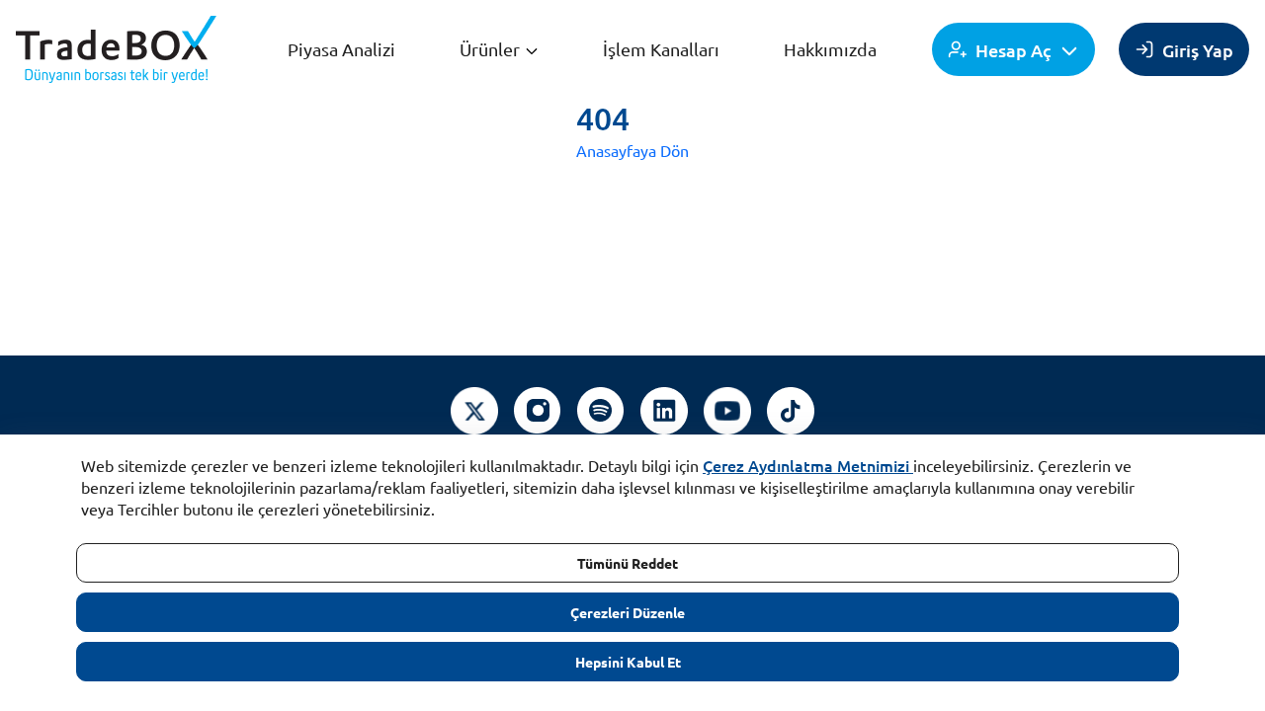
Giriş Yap (1197, 50)
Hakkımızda (830, 49)
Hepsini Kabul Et (628, 662)
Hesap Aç (1013, 50)
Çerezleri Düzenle (627, 612)
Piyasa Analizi (341, 49)
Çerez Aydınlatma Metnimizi (806, 465)
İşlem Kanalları (661, 49)
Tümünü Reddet (627, 563)
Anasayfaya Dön (632, 150)
